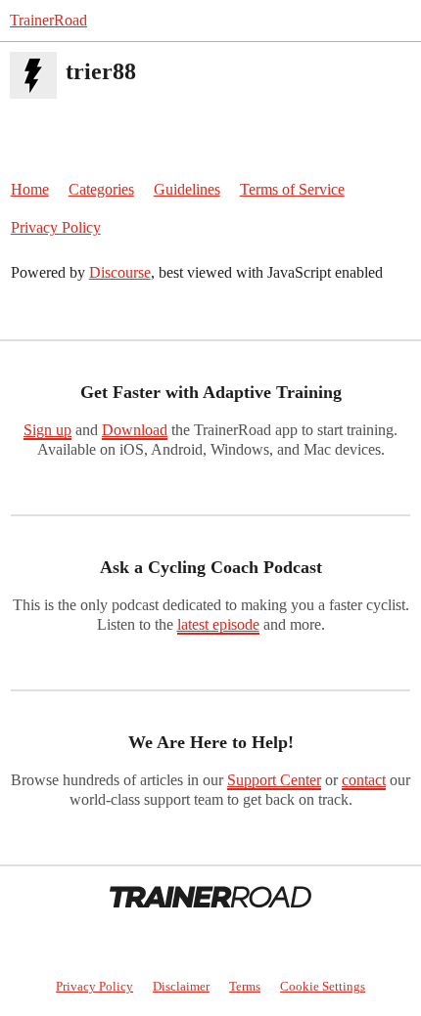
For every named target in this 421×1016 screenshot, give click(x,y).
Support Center (274, 780)
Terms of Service (292, 189)
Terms (244, 986)
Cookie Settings (322, 986)
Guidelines (187, 189)
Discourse (120, 272)
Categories (101, 189)
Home (30, 189)
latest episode (218, 624)
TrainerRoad (48, 20)
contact (364, 780)
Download (134, 429)
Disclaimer (181, 986)
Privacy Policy (56, 227)
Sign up (47, 429)
